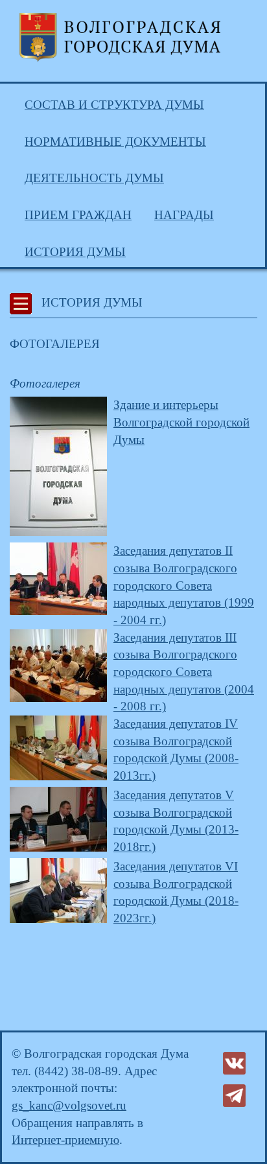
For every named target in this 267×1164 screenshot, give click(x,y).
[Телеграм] (234, 1094)
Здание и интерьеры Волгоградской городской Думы (181, 422)
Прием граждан (78, 215)
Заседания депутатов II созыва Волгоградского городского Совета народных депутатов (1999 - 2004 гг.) (183, 585)
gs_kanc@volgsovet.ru (69, 1105)
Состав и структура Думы (114, 104)
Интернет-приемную (65, 1140)
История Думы (75, 252)
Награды (184, 215)
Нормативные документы (115, 141)
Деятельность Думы (94, 178)
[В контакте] (234, 1062)
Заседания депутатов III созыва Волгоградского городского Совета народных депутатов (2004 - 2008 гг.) (183, 672)
